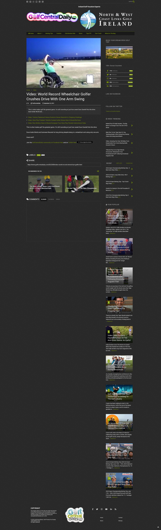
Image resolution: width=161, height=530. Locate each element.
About (39, 33)
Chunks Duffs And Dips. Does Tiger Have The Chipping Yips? (117, 308)
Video (34, 90)
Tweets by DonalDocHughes (113, 111)
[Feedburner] (43, 1)
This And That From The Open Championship (81, 188)
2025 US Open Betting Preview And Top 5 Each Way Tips (118, 455)
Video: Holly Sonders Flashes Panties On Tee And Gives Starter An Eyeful (119, 337)
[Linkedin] (39, 1)
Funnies (59, 33)
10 (109, 478)
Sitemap (120, 520)
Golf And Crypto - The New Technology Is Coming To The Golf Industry (119, 396)
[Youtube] (36, 1)
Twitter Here (72, 142)
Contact (120, 517)
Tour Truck (98, 33)
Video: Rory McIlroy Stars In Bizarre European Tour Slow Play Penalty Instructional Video (57, 123)
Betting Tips (49, 33)
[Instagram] (33, 1)
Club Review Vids (70, 33)
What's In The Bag (110, 33)
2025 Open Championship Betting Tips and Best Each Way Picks (119, 484)
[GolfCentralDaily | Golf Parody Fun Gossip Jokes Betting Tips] (52, 21)
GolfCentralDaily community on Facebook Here (47, 142)
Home (32, 33)
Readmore (112, 233)
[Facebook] (27, 1)
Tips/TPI (88, 33)
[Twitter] (30, 1)
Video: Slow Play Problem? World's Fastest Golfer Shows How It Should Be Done (54, 120)
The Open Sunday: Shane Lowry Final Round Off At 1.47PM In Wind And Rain (45, 187)
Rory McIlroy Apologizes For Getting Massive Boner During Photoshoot (119, 367)
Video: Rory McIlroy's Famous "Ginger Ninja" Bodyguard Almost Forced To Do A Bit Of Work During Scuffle (119, 247)
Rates (80, 33)
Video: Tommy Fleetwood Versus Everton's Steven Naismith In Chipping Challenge (55, 117)
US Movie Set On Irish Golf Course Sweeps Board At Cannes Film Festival (119, 425)
